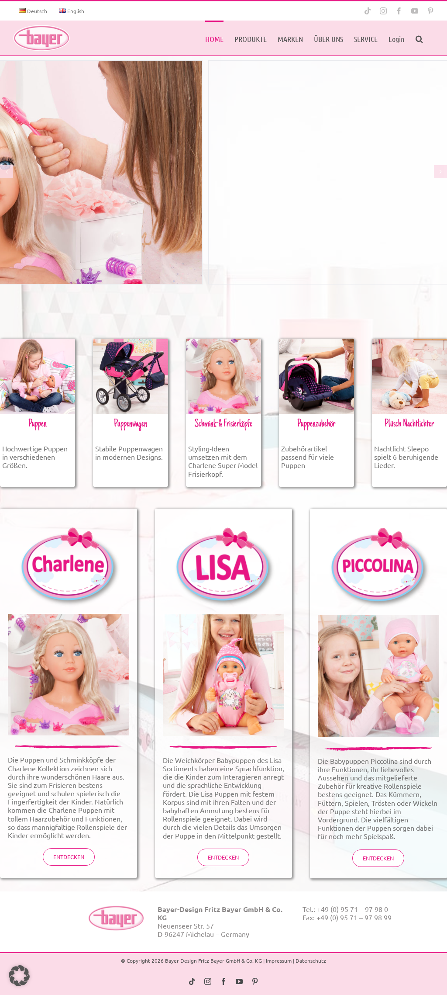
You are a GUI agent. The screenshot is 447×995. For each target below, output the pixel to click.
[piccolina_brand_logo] (378, 520)
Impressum (279, 960)
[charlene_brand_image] (68, 617)
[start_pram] (130, 342)
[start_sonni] (409, 342)
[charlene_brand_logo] (68, 520)
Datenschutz (311, 960)
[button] (419, 38)
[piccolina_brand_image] (378, 618)
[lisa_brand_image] (223, 618)
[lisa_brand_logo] (223, 520)
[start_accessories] (316, 342)
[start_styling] (223, 342)
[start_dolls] (37, 342)
